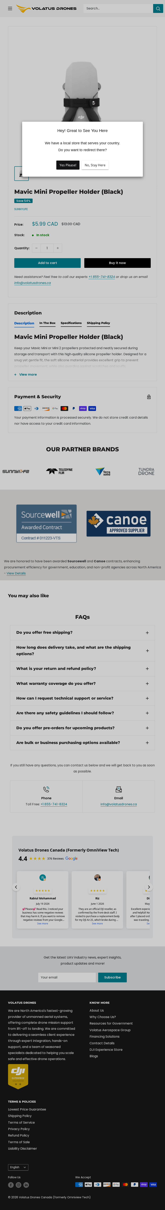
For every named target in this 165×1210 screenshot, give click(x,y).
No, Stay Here (95, 165)
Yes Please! (68, 165)
